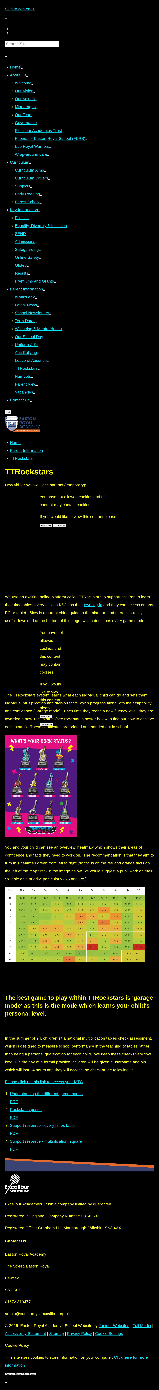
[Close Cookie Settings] (6, 1382)
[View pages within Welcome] (32, 84)
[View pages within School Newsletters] (50, 314)
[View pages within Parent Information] (44, 290)
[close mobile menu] (6, 18)
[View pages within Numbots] (32, 377)
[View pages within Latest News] (38, 306)
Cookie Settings (59, 525)
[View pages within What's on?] (36, 298)
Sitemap (56, 1333)
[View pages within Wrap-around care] (48, 155)
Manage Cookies (21, 1374)
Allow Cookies (46, 525)
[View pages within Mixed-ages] (37, 108)
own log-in (93, 605)
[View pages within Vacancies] (34, 393)
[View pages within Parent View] (37, 385)
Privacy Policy (79, 1333)
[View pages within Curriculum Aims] (45, 171)
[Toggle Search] (6, 56)
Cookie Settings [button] (109, 1333)
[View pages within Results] (29, 274)
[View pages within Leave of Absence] (48, 361)
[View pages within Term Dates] (36, 322)
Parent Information (26, 450)
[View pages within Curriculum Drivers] (49, 179)
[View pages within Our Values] (36, 100)
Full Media (142, 1325)
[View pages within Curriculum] (30, 163)
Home (15, 442)
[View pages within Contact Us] (31, 401)
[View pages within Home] (22, 68)
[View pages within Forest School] (41, 203)
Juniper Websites (114, 1325)
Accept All (9, 1374)
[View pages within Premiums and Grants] (55, 282)
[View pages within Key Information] (39, 211)
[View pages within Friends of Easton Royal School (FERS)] (86, 139)
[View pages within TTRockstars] (39, 369)
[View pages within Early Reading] (41, 195)
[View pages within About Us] (27, 76)
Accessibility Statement (25, 1333)
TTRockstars (21, 458)
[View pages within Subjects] (31, 187)
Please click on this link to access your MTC (44, 1082)
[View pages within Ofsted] (28, 266)
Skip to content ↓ (20, 9)
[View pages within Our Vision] (34, 92)
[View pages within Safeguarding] (40, 250)
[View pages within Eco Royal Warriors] (50, 147)
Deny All (32, 1374)
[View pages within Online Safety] (40, 258)
